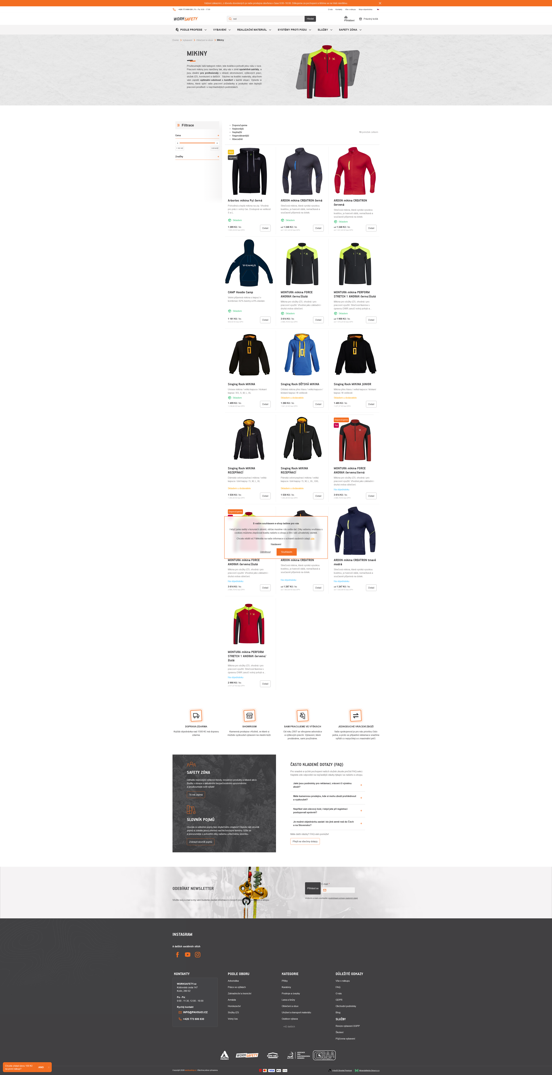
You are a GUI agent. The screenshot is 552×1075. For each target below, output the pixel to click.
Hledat (310, 19)
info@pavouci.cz (195, 1012)
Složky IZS (233, 1012)
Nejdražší (237, 132)
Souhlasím (286, 552)
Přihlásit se (313, 888)
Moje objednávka (365, 9)
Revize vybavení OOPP (348, 1026)
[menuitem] (191, 30)
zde (312, 538)
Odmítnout (265, 552)
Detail (265, 228)
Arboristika (233, 980)
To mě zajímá (196, 794)
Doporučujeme (239, 125)
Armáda (232, 999)
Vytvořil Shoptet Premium (342, 1070)
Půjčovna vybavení (345, 1038)
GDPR (339, 999)
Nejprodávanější (240, 135)
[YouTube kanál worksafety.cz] (188, 955)
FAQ (338, 987)
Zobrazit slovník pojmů (200, 842)
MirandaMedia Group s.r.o (369, 1070)
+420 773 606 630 (193, 1018)
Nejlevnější (238, 128)
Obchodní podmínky (346, 1006)
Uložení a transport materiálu (296, 1012)
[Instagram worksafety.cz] (198, 955)
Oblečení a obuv (290, 1006)
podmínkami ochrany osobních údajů (343, 898)
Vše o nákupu (350, 9)
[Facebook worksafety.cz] (177, 955)
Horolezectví (234, 1006)
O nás (330, 9)
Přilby (285, 980)
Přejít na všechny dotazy (305, 841)
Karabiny (286, 987)
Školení (339, 1032)
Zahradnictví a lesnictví (239, 993)
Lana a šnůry (288, 999)
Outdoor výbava (290, 1018)
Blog (338, 1012)
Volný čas (233, 1018)
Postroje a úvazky (291, 993)
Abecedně (237, 139)
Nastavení (276, 544)
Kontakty (339, 9)
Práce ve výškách (237, 987)
